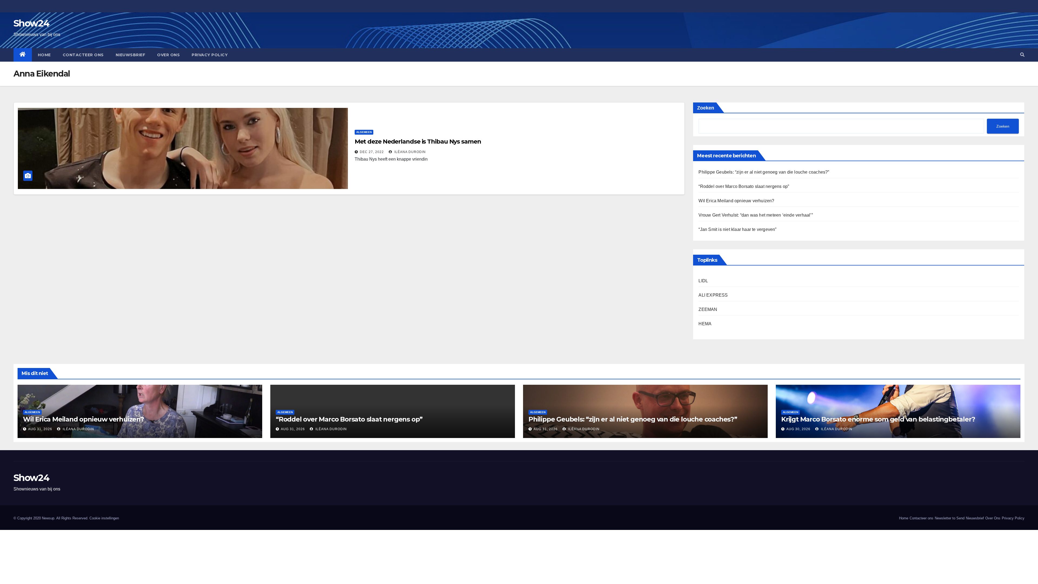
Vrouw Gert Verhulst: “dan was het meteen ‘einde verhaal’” (755, 215)
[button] (1022, 54)
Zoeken (705, 108)
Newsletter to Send (949, 518)
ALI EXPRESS (713, 295)
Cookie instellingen (104, 518)
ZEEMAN (707, 309)
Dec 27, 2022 (372, 152)
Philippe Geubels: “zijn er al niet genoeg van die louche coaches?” (763, 172)
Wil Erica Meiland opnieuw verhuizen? (736, 200)
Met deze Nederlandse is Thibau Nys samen (418, 141)
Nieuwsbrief (130, 54)
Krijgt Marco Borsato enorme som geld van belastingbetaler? (878, 419)
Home (44, 54)
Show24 (31, 23)
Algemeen (364, 132)
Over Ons (168, 54)
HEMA (704, 323)
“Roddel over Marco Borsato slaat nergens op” (743, 186)
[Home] (23, 55)
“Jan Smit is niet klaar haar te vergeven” (737, 229)
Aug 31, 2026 (40, 429)
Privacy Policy (210, 54)
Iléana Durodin (409, 152)
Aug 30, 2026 (798, 429)
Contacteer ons (83, 54)
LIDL (703, 280)
